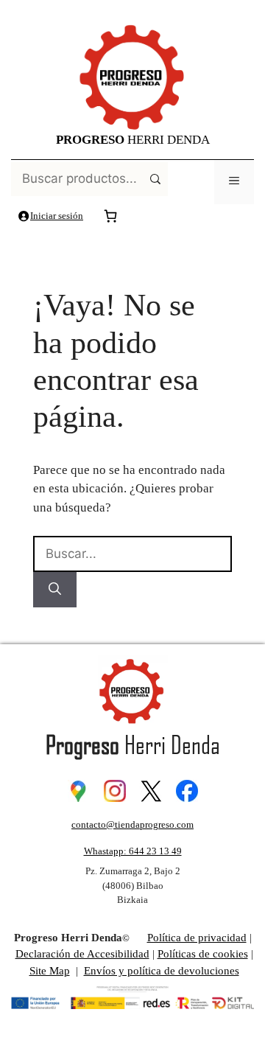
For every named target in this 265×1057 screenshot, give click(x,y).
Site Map (49, 971)
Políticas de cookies (203, 954)
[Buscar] (55, 589)
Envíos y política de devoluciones (161, 971)
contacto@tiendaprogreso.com (132, 824)
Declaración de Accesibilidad (82, 954)
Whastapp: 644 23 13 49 (133, 851)
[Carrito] (110, 216)
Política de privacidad (197, 937)
